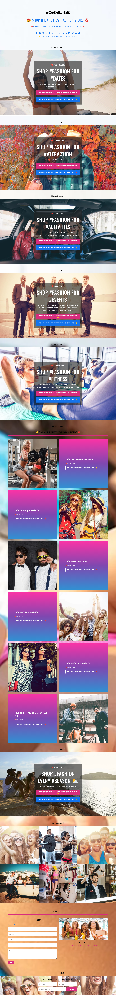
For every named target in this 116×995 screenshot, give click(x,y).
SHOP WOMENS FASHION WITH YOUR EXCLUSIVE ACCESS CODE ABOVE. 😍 (58, 92)
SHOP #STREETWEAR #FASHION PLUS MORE (31, 714)
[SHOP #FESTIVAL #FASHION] (83, 616)
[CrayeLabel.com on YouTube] (76, 33)
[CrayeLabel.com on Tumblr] (56, 33)
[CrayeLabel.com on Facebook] (36, 33)
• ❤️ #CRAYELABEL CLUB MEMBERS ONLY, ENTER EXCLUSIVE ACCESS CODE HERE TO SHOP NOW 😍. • (58, 26)
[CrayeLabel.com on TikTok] (53, 33)
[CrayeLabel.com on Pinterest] (46, 33)
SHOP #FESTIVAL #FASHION (26, 612)
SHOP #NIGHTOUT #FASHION (78, 663)
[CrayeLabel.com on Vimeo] (72, 33)
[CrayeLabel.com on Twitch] (69, 33)
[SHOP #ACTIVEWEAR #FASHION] (32, 463)
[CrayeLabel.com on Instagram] (43, 33)
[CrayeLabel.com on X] (59, 33)
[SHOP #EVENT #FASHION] (32, 565)
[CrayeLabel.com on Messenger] (39, 33)
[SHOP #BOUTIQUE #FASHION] (83, 514)
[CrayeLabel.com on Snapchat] (49, 33)
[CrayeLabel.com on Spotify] (79, 33)
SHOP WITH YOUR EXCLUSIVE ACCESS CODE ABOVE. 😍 (82, 468)
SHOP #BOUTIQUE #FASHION (27, 510)
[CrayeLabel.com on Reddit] (66, 33)
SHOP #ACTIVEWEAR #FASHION (79, 459)
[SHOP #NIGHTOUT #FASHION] (32, 667)
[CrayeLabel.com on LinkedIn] (62, 33)
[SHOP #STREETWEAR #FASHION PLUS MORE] (83, 718)
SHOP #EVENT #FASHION (76, 561)
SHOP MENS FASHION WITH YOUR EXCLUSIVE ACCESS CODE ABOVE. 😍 (58, 99)
